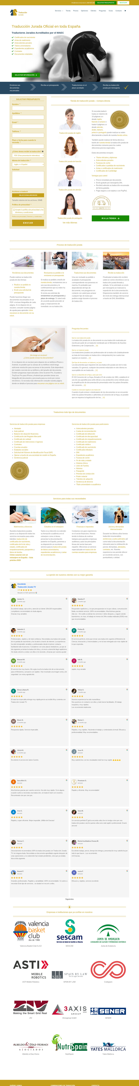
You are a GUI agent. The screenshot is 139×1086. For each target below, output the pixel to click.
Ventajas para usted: (100, 176)
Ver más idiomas (70, 223)
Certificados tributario (84, 450)
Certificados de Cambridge (106, 171)
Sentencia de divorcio (84, 482)
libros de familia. (16, 552)
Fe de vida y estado (83, 460)
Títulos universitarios (23, 46)
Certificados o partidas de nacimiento (110, 165)
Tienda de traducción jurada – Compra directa (90, 101)
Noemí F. (20, 871)
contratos (106, 549)
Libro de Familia (82, 466)
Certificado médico (83, 444)
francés (94, 122)
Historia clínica (82, 463)
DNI (77, 452)
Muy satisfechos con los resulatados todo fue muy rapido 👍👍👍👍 (96, 760)
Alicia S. (81, 690)
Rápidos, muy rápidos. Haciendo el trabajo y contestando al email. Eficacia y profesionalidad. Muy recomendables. (99, 731)
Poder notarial (81, 476)
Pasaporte (80, 471)
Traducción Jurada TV (27, 587)
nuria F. (80, 871)
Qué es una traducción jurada (81, 338)
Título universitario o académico (88, 484)
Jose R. (80, 750)
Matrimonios (18, 527)
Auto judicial (19, 431)
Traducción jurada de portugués (70, 218)
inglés (99, 119)
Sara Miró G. (22, 780)
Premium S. (82, 780)
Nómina (79, 468)
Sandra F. (81, 599)
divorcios (28, 527)
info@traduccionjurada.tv (78, 3)
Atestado (17, 428)
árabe (94, 130)
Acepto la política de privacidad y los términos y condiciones (29, 211)
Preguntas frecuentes (80, 329)
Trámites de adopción (84, 479)
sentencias (107, 539)
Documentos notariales (23, 54)
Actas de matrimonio (22, 40)
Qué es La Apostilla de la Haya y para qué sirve (87, 375)
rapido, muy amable (79, 669)
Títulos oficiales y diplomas (106, 157)
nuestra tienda (104, 143)
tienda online (122, 135)
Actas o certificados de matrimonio (109, 168)
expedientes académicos (50, 552)
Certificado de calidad (22, 439)
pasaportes (29, 550)
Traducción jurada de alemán (70, 190)
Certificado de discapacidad (87, 436)
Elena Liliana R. (23, 690)
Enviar (28, 223)
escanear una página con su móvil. (51, 383)
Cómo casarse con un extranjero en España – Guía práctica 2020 (21, 557)
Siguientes (69, 899)
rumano (102, 122)
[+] (97, 346)
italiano (100, 130)
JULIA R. (20, 750)
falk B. (80, 659)
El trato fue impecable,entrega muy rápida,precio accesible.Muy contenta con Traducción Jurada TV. (38, 701)
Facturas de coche (103, 163)
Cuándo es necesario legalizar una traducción (86, 390)
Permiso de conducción (85, 474)
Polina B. (81, 629)
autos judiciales (119, 539)
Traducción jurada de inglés (70, 133)
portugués (103, 132)
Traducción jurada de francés (70, 161)
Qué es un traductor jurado (80, 350)
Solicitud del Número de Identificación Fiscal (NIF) (33, 452)
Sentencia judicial (21, 458)
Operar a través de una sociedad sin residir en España (35, 455)
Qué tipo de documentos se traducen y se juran (87, 362)
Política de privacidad (19, 216)
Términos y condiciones (34, 216)
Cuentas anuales (20, 447)
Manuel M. (21, 659)
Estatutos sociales (21, 450)
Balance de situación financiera (26, 434)
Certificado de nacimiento (86, 447)
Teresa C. (20, 841)
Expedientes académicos (24, 48)
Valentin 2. (21, 629)
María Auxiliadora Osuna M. (88, 841)
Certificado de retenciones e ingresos (28, 442)
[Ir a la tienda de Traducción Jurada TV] (101, 195)
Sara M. (81, 811)
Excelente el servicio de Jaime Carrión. (25, 760)
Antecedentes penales (23, 43)
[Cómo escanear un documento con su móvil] (38, 329)
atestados (121, 547)
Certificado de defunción (85, 434)
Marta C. (81, 720)
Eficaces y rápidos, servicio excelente (85, 881)
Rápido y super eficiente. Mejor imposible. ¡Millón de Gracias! (32, 820)
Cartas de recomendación (86, 431)
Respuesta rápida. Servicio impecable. (24, 730)
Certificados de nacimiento (25, 37)
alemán (100, 127)
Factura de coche (83, 458)
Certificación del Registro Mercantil (27, 436)
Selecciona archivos (28, 195)
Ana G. (19, 811)
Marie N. (20, 720)
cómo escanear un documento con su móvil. (22, 313)
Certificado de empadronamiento (88, 439)
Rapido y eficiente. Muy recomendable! (85, 790)
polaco (94, 132)
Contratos (18, 51)
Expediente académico (85, 455)
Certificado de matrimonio (86, 442)
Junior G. (20, 599)
